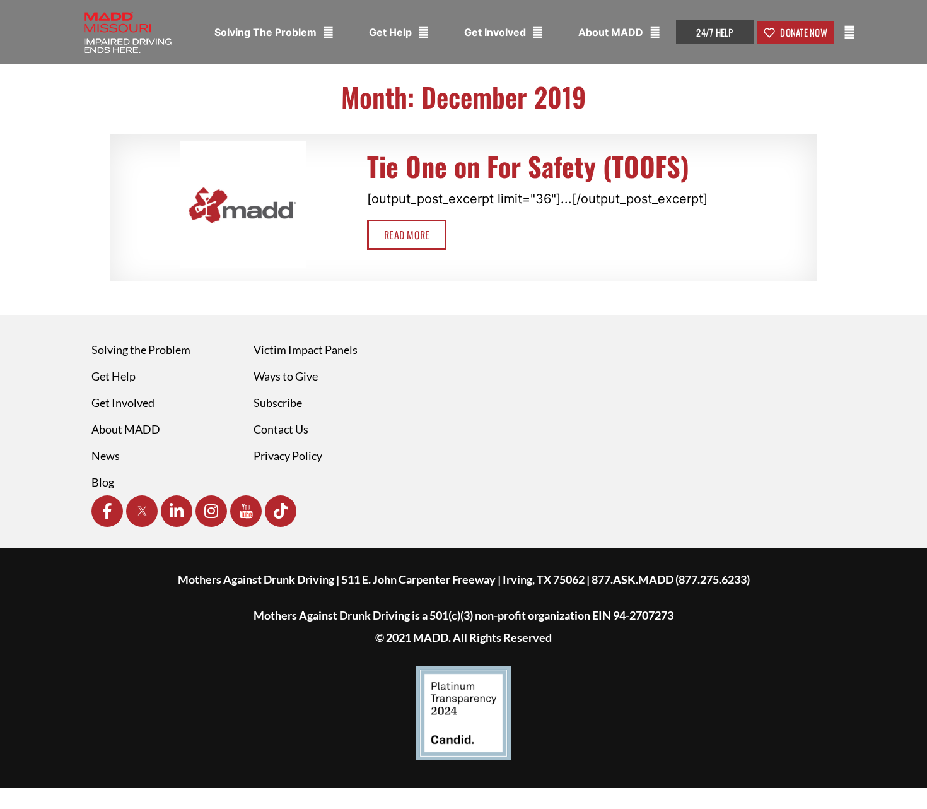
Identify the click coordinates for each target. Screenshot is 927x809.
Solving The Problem (266, 32)
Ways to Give (286, 376)
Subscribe (278, 403)
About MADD (612, 32)
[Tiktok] (280, 511)
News (105, 456)
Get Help (391, 32)
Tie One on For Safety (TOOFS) (528, 166)
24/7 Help (714, 32)
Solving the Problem (140, 350)
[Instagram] (211, 511)
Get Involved (496, 32)
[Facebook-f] (107, 511)
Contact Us (281, 429)
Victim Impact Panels (306, 350)
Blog (102, 482)
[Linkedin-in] (176, 511)
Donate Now (802, 32)
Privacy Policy (288, 456)
